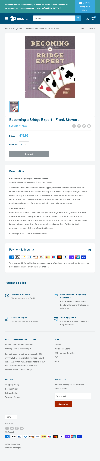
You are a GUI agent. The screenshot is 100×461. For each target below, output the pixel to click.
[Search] (78, 18)
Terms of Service (13, 397)
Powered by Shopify (13, 448)
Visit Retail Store (62, 348)
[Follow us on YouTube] (22, 428)
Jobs (57, 361)
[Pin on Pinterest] (79, 126)
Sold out (29, 154)
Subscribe (63, 404)
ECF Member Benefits (64, 353)
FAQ (56, 357)
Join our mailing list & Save (84, 6)
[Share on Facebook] (74, 126)
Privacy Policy (11, 393)
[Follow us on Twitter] (12, 428)
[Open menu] (6, 18)
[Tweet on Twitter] (84, 126)
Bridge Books (18, 28)
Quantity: (13, 144)
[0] (92, 18)
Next (91, 28)
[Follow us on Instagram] (17, 428)
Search (58, 344)
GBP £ (9, 417)
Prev (82, 28)
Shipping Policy (12, 384)
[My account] (87, 18)
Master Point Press (18, 126)
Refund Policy (11, 388)
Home (7, 28)
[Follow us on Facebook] (7, 428)
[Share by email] (89, 126)
